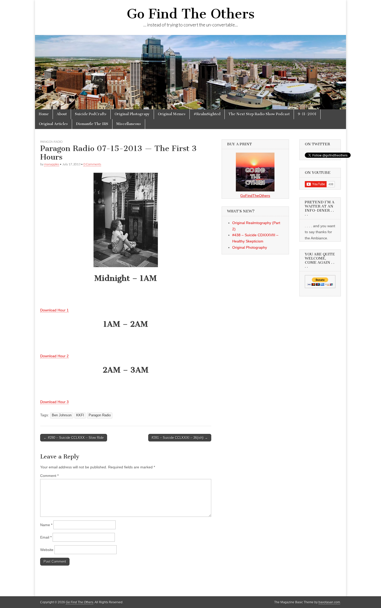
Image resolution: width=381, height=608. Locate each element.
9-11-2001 (307, 114)
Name (46, 525)
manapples (51, 164)
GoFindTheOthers (255, 196)
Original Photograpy (132, 114)
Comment (49, 476)
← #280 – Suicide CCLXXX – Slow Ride (74, 438)
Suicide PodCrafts (91, 114)
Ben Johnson (62, 415)
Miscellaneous (128, 124)
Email (46, 537)
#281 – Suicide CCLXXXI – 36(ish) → (180, 438)
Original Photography (249, 247)
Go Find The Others (191, 14)
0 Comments (92, 164)
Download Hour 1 (54, 310)
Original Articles (53, 124)
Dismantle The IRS (92, 124)
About (62, 114)
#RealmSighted (207, 114)
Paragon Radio (51, 141)
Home (44, 114)
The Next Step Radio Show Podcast (259, 114)
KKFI (80, 415)
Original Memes (172, 114)
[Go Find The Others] (190, 72)
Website (46, 550)
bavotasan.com (329, 602)
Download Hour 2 (54, 356)
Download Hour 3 (54, 402)
